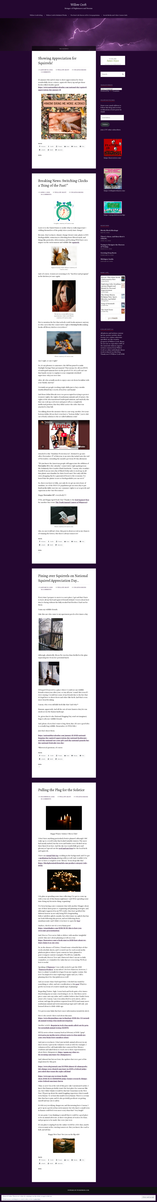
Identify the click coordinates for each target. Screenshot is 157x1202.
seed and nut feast (66, 848)
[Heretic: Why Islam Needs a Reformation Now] (123, 281)
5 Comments (46, 72)
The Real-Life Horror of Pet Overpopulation (85, 15)
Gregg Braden (105, 300)
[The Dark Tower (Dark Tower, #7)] (123, 313)
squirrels (75, 242)
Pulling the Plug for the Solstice (61, 789)
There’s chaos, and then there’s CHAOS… (113, 237)
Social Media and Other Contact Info (115, 15)
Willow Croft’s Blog (36, 15)
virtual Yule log (52, 856)
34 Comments (46, 194)
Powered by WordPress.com (78, 1190)
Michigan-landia (107, 259)
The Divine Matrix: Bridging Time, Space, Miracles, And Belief (109, 297)
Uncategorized (80, 69)
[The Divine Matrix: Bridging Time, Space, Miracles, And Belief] (123, 298)
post (77, 984)
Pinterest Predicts (46, 970)
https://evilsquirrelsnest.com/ (114, 191)
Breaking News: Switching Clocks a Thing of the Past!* (63, 183)
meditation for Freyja (47, 858)
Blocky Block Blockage (109, 230)
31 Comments (46, 799)
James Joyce (113, 60)
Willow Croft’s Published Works (56, 15)
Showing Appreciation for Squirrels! (57, 60)
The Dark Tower (107, 310)
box (78, 921)
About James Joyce (109, 64)
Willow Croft (79, 4)
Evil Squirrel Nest (82, 500)
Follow (105, 124)
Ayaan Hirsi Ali (105, 281)
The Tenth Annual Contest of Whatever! (71, 502)
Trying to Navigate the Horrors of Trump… (112, 246)
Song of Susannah (107, 303)
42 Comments (46, 589)
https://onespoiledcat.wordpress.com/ (117, 215)
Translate (115, 91)
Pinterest (51, 967)
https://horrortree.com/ (112, 158)
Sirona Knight (105, 292)
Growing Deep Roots (108, 253)
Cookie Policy (36, 1199)
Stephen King (105, 305)
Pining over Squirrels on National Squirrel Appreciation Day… (63, 578)
